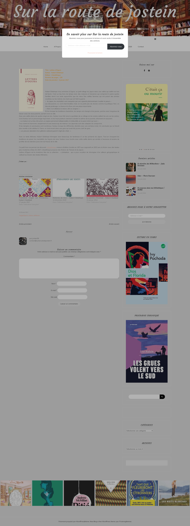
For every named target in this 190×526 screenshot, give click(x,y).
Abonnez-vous (116, 46)
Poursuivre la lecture (95, 53)
